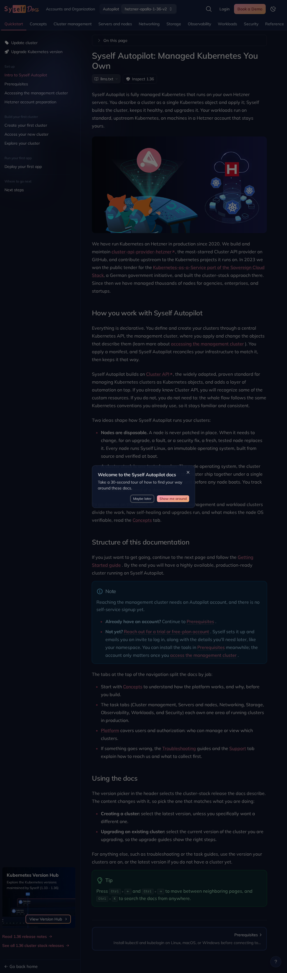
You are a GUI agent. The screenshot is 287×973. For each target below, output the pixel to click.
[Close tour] (188, 472)
